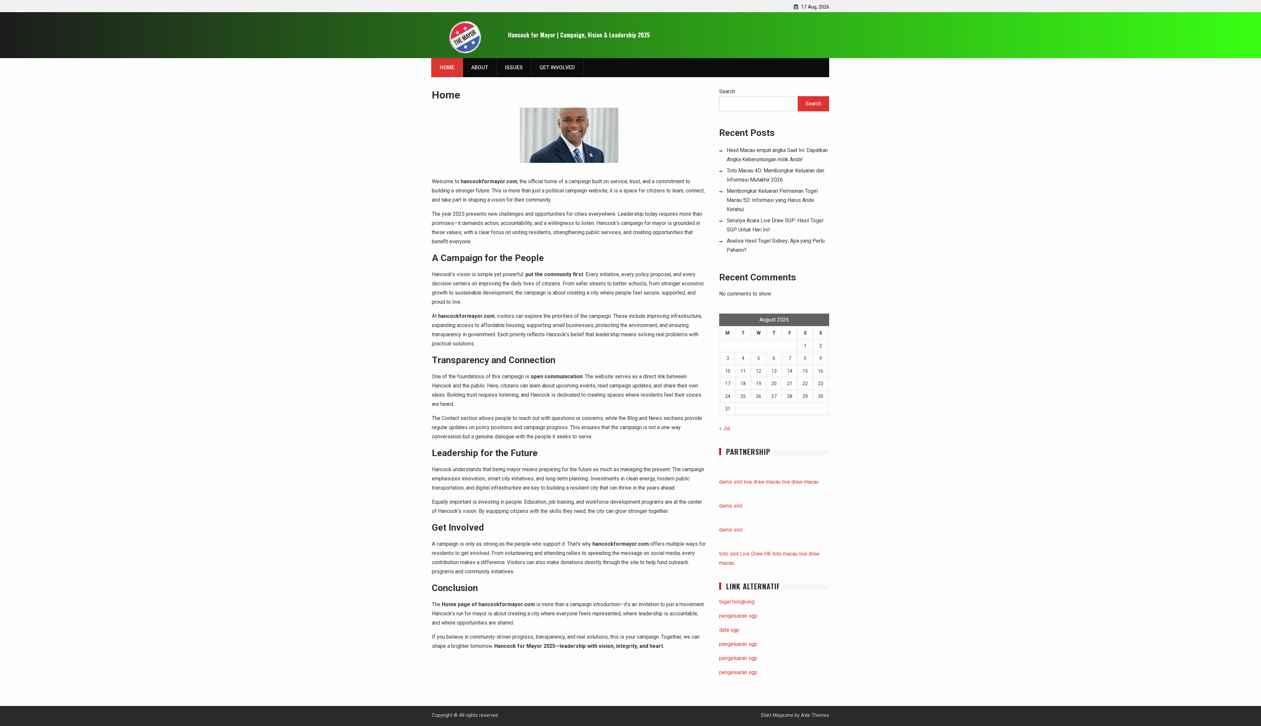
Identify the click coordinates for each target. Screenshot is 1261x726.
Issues (514, 67)
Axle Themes (815, 715)
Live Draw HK (755, 554)
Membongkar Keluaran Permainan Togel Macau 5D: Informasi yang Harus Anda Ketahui (772, 200)
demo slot (730, 482)
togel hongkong (737, 602)
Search (727, 91)
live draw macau (762, 482)
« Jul (724, 428)
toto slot (729, 554)
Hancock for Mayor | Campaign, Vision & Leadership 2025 (579, 35)
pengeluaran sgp (738, 616)
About (479, 67)
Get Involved (557, 67)
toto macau (785, 554)
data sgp (729, 630)
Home (447, 67)
